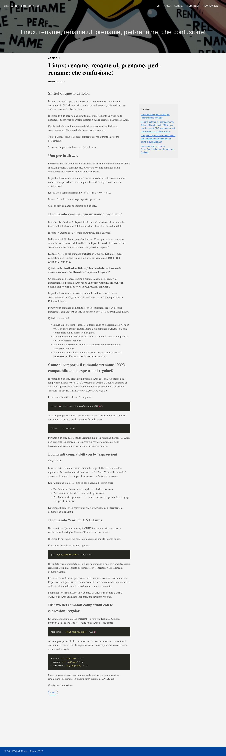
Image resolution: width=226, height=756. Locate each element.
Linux (53, 692)
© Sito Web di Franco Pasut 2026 (23, 751)
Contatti (178, 5)
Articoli (167, 5)
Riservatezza (210, 5)
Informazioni (193, 5)
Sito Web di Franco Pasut (22, 5)
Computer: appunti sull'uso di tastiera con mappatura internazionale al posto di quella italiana (158, 138)
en (158, 5)
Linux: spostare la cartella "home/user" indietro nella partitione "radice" (157, 149)
